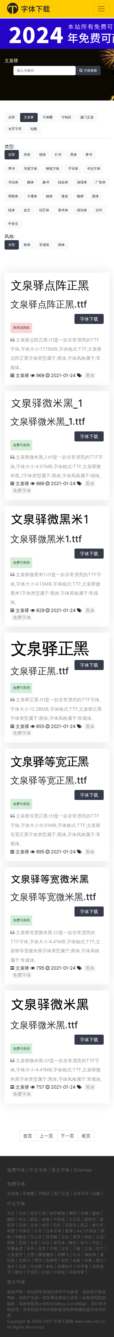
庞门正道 (87, 117)
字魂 (53, 1248)
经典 (88, 1260)
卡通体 (32, 196)
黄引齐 (98, 1225)
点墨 (30, 1254)
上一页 (46, 1136)
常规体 (44, 245)
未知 (50, 1266)
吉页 (42, 1248)
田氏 (57, 1225)
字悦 (96, 1242)
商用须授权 (21, 327)
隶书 (88, 154)
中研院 (59, 1272)
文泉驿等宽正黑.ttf (48, 780)
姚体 (49, 196)
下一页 (67, 1136)
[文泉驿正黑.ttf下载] (57, 650)
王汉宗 (75, 1219)
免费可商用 (21, 445)
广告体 (100, 182)
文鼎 (34, 1225)
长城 (46, 1272)
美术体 (63, 210)
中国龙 (59, 1219)
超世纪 (90, 1219)
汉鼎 (22, 1225)
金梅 (46, 1219)
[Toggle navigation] (101, 9)
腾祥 (73, 1213)
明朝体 (13, 196)
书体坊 (24, 1230)
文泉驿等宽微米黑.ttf (53, 896)
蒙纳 (96, 1213)
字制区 (66, 117)
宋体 (27, 154)
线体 (11, 210)
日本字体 (53, 1230)
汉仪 (22, 1213)
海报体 (82, 182)
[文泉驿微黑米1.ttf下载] (57, 520)
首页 (27, 1136)
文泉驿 (29, 117)
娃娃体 (63, 182)
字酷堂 (20, 1236)
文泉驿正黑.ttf (39, 670)
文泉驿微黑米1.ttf (46, 538)
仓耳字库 (15, 129)
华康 (84, 1213)
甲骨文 (13, 224)
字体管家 (77, 1272)
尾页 (86, 1136)
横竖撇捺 (46, 1254)
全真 (22, 1266)
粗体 (27, 245)
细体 (61, 245)
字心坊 (36, 1236)
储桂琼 (90, 1254)
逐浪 (77, 1236)
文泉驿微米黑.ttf (44, 1024)
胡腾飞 (63, 1254)
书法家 (36, 1266)
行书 (58, 154)
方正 (11, 1213)
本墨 (11, 1230)
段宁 (100, 1248)
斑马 (84, 1242)
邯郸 (11, 1242)
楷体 (42, 154)
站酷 (33, 129)
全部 (11, 117)
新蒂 (69, 1230)
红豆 (77, 1254)
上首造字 (15, 1254)
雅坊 (18, 1272)
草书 (11, 168)
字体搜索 (90, 70)
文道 (88, 1248)
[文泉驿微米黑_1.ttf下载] (57, 404)
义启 (100, 1236)
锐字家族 (57, 1213)
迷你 (11, 1266)
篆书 (46, 182)
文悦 (65, 1236)
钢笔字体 (52, 168)
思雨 (22, 1242)
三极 (77, 1248)
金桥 (77, 1260)
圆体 (95, 196)
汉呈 (65, 1248)
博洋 (38, 1260)
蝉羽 (73, 1242)
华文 (22, 1219)
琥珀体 (82, 210)
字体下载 (89, 319)
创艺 (65, 1260)
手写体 (73, 168)
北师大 (24, 1260)
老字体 (59, 1242)
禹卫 (84, 1225)
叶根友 (91, 1230)
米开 (30, 1248)
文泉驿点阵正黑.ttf (48, 304)
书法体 (13, 182)
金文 (27, 210)
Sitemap (83, 1170)
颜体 (30, 182)
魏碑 (80, 196)
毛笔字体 (30, 168)
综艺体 (44, 210)
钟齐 (46, 1225)
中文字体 (38, 1170)
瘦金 (64, 196)
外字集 (82, 1266)
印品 (46, 1242)
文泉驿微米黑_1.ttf (47, 421)
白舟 (38, 1230)
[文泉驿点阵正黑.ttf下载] (57, 286)
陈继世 (51, 1260)
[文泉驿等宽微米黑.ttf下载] (57, 880)
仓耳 (34, 1242)
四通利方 (65, 1266)
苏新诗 (71, 1225)
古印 (98, 210)
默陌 (34, 1219)
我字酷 (51, 1236)
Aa (79, 1230)
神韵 (88, 1236)
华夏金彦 (15, 1248)
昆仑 (100, 1260)
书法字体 (93, 168)
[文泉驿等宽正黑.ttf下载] (57, 762)
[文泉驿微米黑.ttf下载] (57, 1006)
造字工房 (38, 1213)
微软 (11, 1219)
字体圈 (48, 117)
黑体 (73, 154)
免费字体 (22, 490)
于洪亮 (32, 1272)
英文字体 (60, 1170)
